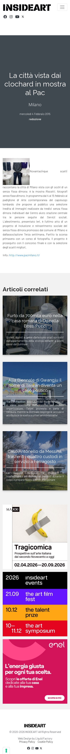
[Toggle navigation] (62, 7)
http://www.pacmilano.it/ (24, 255)
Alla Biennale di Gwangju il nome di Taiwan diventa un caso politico (35, 385)
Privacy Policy (27, 741)
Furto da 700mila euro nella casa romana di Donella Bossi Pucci (35, 321)
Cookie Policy (45, 741)
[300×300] (35, 671)
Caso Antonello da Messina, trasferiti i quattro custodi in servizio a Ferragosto (35, 456)
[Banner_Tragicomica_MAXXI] (35, 537)
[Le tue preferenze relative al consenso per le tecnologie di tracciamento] (6, 750)
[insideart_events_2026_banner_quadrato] (35, 604)
